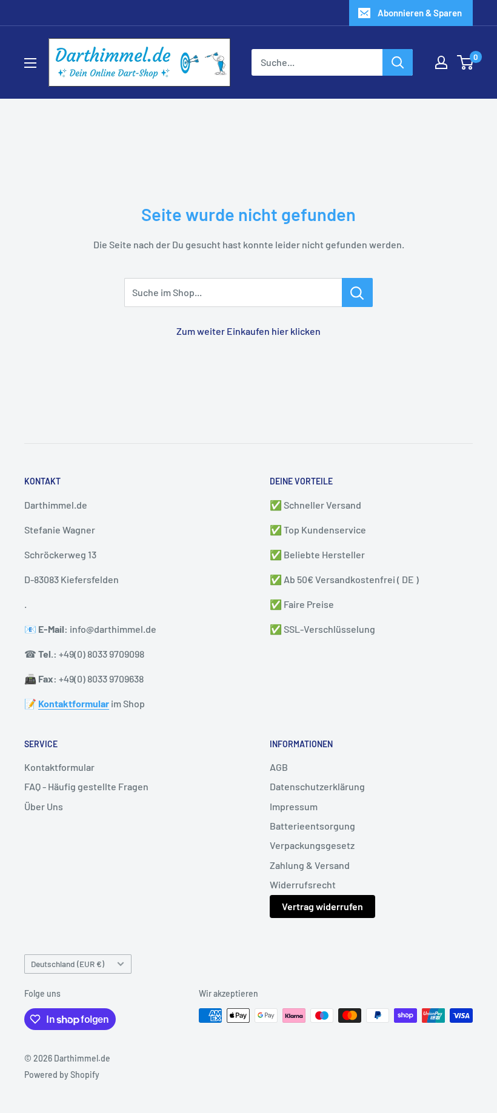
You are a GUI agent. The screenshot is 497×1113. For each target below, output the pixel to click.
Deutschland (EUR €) (67, 964)
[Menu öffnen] (30, 63)
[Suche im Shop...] (357, 292)
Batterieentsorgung (312, 825)
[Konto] (441, 62)
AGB (279, 767)
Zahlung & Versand (310, 865)
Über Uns (43, 806)
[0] (465, 62)
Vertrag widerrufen (322, 906)
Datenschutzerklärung (317, 786)
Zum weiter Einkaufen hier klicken (248, 331)
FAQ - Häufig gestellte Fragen (86, 786)
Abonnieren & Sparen (420, 12)
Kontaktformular (59, 767)
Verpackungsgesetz (312, 845)
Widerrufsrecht (303, 884)
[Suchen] (397, 62)
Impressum (294, 806)
